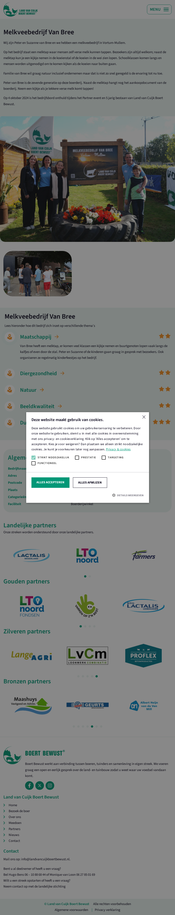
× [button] (143, 417)
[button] (87, 495)
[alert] (87, 457)
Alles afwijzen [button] (90, 482)
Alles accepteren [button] (50, 482)
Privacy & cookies (118, 449)
